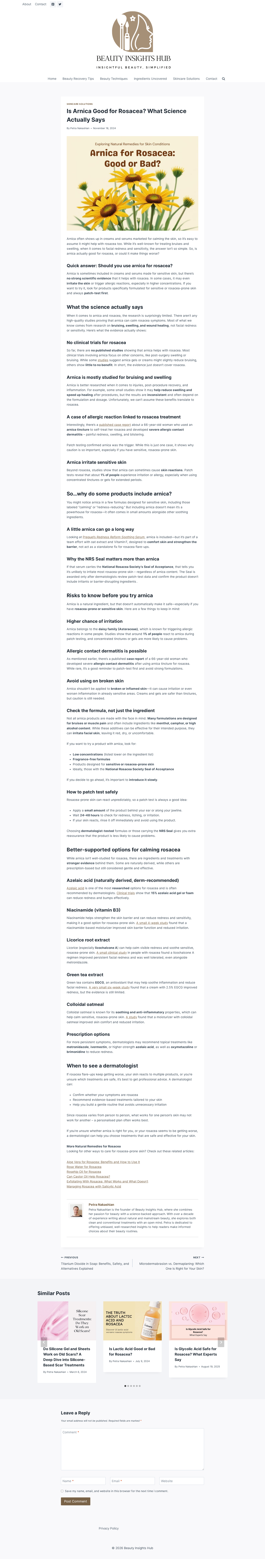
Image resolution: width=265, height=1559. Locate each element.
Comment (71, 1432)
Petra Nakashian (79, 128)
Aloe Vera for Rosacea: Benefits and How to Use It (103, 1162)
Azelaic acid (75, 888)
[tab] (125, 1386)
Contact (40, 4)
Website (167, 1481)
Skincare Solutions (186, 78)
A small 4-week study (152, 923)
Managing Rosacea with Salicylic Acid (94, 1186)
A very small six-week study (109, 987)
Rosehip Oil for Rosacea (84, 1172)
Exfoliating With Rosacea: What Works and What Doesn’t (107, 1181)
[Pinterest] (53, 4)
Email (117, 1481)
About (26, 4)
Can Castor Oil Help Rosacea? (88, 1176)
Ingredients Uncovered (150, 78)
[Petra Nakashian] (77, 1210)
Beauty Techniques (114, 78)
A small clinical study (111, 952)
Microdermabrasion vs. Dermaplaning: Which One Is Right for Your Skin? (171, 1263)
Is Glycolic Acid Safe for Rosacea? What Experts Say (196, 1354)
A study (131, 1017)
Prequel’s (114, 537)
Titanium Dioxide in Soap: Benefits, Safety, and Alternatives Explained (95, 1263)
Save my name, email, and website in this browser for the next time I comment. (116, 1491)
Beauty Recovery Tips (78, 78)
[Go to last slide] (44, 1342)
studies (103, 360)
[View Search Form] (223, 79)
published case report (115, 425)
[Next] (221, 1342)
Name (68, 1481)
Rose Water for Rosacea (84, 1167)
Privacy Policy (109, 1528)
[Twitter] (60, 4)
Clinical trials (126, 893)
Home (52, 78)
